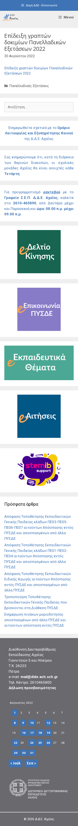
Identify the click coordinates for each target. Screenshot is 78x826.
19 (48, 732)
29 (15, 753)
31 (32, 753)
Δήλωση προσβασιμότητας (32, 688)
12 (48, 722)
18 (40, 732)
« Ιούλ (15, 763)
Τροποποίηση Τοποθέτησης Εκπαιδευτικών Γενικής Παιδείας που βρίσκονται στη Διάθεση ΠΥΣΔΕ (35, 602)
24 (32, 742)
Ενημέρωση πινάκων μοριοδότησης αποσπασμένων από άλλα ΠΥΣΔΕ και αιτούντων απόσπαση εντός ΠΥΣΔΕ (35, 619)
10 (32, 722)
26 (48, 742)
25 (40, 742)
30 (24, 753)
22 (15, 742)
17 (32, 732)
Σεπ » (31, 763)
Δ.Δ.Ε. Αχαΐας (44, 819)
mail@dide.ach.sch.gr (39, 677)
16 (24, 732)
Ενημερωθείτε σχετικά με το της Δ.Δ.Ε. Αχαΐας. (39, 133)
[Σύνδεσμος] (10, 17)
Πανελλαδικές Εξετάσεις (29, 86)
